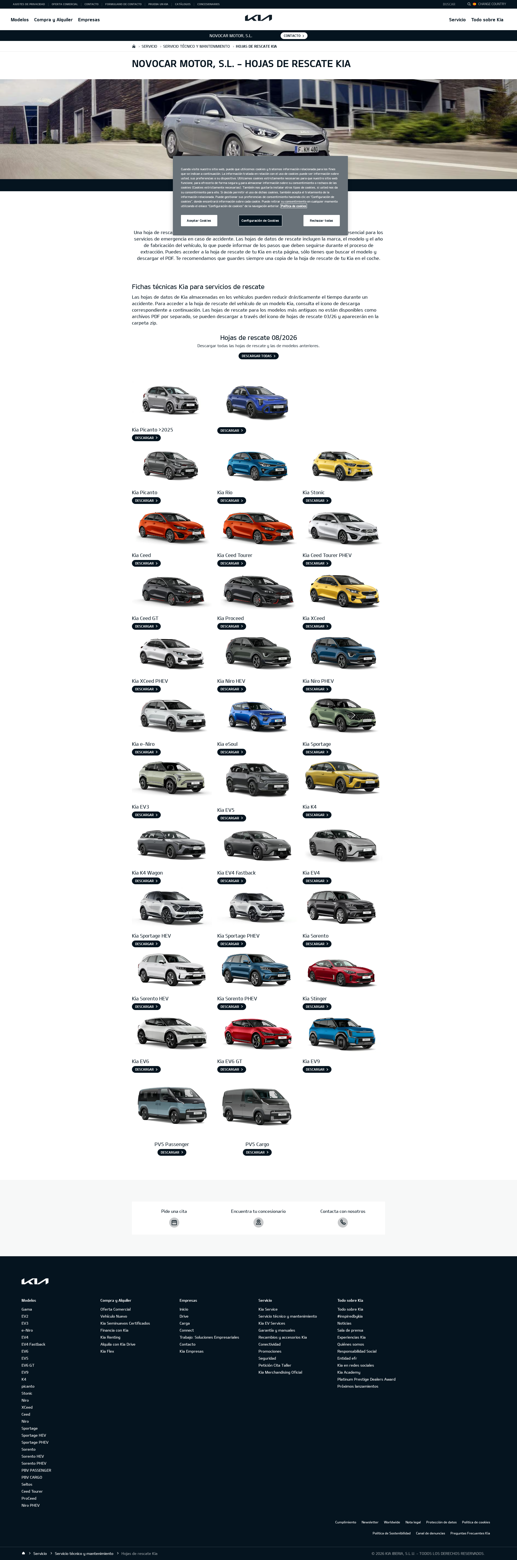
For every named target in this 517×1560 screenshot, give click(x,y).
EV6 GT (28, 1365)
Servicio (457, 19)
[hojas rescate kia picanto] (172, 464)
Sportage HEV (34, 1435)
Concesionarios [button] (208, 4)
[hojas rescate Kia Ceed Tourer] (257, 527)
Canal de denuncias (430, 1533)
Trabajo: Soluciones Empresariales (209, 1337)
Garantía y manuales (276, 1330)
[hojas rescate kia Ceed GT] (172, 590)
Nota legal (413, 1522)
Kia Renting (110, 1337)
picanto (28, 1386)
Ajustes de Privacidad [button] (29, 4)
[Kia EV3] (172, 778)
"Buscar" (470, 5)
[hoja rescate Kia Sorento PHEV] (257, 970)
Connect (187, 1330)
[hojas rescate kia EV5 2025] (257, 780)
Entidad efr (347, 1358)
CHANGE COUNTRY (492, 4)
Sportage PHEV (35, 1442)
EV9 (25, 1372)
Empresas (89, 19)
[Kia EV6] (172, 1033)
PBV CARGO (32, 1477)
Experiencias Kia (351, 1337)
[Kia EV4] (343, 844)
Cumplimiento (345, 1522)
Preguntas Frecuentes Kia (470, 1533)
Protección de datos (441, 1522)
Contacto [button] (92, 4)
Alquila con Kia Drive (117, 1344)
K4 (24, 1379)
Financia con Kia (114, 1330)
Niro (25, 1400)
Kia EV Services (271, 1323)
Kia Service (268, 1309)
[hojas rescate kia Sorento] (172, 907)
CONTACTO (292, 35)
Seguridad (267, 1358)
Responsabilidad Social (356, 1351)
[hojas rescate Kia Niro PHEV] (343, 653)
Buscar (449, 4)
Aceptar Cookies (199, 220)
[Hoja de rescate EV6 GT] (257, 1033)
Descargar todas (257, 356)
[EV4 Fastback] (257, 844)
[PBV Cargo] (257, 1106)
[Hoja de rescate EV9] (343, 1033)
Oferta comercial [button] (65, 4)
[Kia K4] (343, 778)
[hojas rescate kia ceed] (172, 527)
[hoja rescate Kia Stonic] (343, 464)
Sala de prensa (350, 1330)
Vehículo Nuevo (113, 1316)
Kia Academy (348, 1372)
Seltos (27, 1484)
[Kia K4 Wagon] (172, 844)
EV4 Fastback (33, 1344)
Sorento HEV (33, 1456)
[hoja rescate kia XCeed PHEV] (172, 653)
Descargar (144, 438)
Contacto (187, 1344)
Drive (184, 1316)
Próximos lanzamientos (357, 1386)
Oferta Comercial (115, 1309)
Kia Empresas (192, 1351)
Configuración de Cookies (260, 220)
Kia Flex (107, 1351)
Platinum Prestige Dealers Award (366, 1379)
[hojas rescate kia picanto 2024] (172, 401)
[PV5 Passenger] (172, 1106)
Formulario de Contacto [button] (123, 4)
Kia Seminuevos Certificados (125, 1323)
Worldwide (392, 1522)
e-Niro (27, 1330)
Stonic (27, 1393)
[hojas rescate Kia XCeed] (343, 590)
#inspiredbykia (350, 1316)
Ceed (26, 1414)
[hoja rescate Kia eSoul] (257, 715)
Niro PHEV (31, 1505)
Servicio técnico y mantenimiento (287, 1316)
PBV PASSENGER (36, 1470)
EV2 (25, 1316)
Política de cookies (476, 1522)
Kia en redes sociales (355, 1365)
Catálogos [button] (183, 4)
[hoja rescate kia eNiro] (172, 715)
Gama (27, 1309)
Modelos (20, 19)
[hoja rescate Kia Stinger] (343, 970)
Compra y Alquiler (53, 19)
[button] (451, 4)
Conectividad (269, 1344)
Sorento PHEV (34, 1463)
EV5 (25, 1358)
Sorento (29, 1449)
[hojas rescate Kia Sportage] (343, 715)
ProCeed (29, 1498)
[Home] (23, 1553)
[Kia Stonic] (257, 401)
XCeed (27, 1407)
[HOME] (134, 46)
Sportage (30, 1428)
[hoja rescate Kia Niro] (257, 653)
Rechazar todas (321, 220)
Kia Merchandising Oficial (280, 1372)
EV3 (25, 1323)
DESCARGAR (230, 818)
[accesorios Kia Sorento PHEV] (257, 907)
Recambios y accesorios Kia (282, 1337)
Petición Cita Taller (274, 1365)
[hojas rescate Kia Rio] (257, 464)
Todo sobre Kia (487, 19)
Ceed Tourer (32, 1491)
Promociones (269, 1351)
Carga (185, 1323)
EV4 (25, 1337)
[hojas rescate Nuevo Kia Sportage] (343, 907)
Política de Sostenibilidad (392, 1533)
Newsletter (370, 1522)
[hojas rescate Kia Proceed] (257, 590)
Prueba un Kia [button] (158, 4)
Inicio (184, 1309)
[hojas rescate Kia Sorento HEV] (172, 970)
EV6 (25, 1351)
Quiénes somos (350, 1344)
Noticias (344, 1323)
